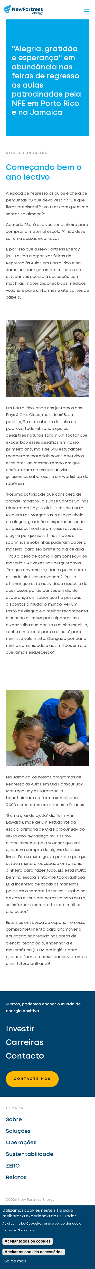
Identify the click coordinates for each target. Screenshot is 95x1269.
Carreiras (24, 1042)
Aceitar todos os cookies (28, 1241)
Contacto (25, 1056)
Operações (21, 1142)
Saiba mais (26, 1230)
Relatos (16, 1177)
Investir (20, 1029)
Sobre (14, 1119)
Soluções (18, 1131)
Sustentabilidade (29, 1154)
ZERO (13, 1166)
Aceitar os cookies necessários (34, 1252)
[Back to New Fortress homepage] (23, 10)
